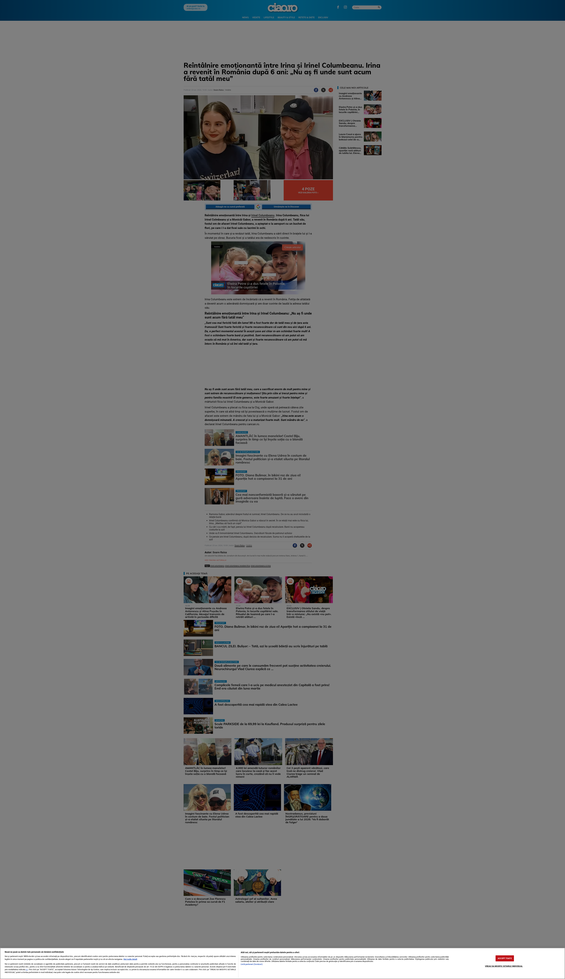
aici (27, 970)
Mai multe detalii (130, 959)
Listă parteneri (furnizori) (251, 964)
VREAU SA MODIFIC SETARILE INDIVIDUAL (504, 966)
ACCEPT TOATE (505, 958)
